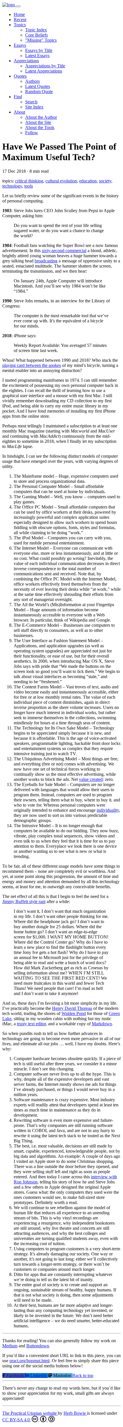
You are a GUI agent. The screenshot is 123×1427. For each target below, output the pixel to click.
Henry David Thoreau (72, 1008)
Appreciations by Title (45, 65)
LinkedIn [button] (38, 1375)
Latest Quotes (37, 86)
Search (31, 101)
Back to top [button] (82, 1375)
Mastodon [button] (62, 1375)
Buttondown (37, 1345)
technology (12, 186)
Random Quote (39, 91)
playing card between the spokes (31, 365)
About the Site (38, 122)
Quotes (20, 76)
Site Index (34, 106)
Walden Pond (73, 1013)
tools (28, 186)
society (105, 180)
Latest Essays (37, 55)
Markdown (102, 1023)
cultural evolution (61, 180)
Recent (20, 19)
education (88, 180)
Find (18, 96)
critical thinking (29, 180)
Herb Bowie (75, 1413)
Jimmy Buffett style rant (23, 901)
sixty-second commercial (64, 250)
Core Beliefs (36, 35)
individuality (108, 810)
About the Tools (39, 127)
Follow (31, 132)
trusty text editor (31, 1023)
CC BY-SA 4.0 (16, 1419)
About (19, 112)
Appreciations (26, 60)
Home (19, 14)
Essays (20, 45)
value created (91, 779)
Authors (32, 81)
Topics (20, 24)
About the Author (41, 117)
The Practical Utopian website (30, 1413)
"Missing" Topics (41, 40)
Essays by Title (38, 50)
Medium (9, 1345)
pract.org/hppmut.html (29, 1360)
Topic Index (36, 29)
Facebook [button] (15, 1375)
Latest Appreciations (43, 71)
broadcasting (46, 260)
